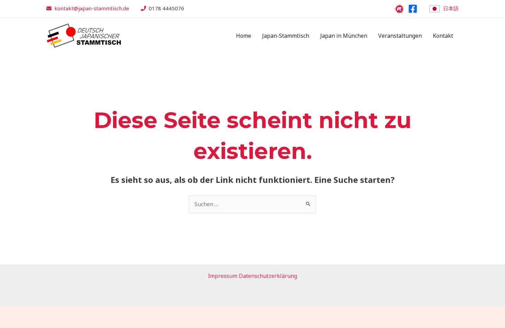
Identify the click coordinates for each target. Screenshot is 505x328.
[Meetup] (399, 8)
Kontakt (443, 35)
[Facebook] (412, 8)
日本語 (451, 8)
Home (243, 35)
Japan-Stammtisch (285, 35)
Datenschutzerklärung (268, 276)
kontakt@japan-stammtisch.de (91, 8)
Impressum (222, 276)
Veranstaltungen (400, 35)
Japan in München (343, 35)
